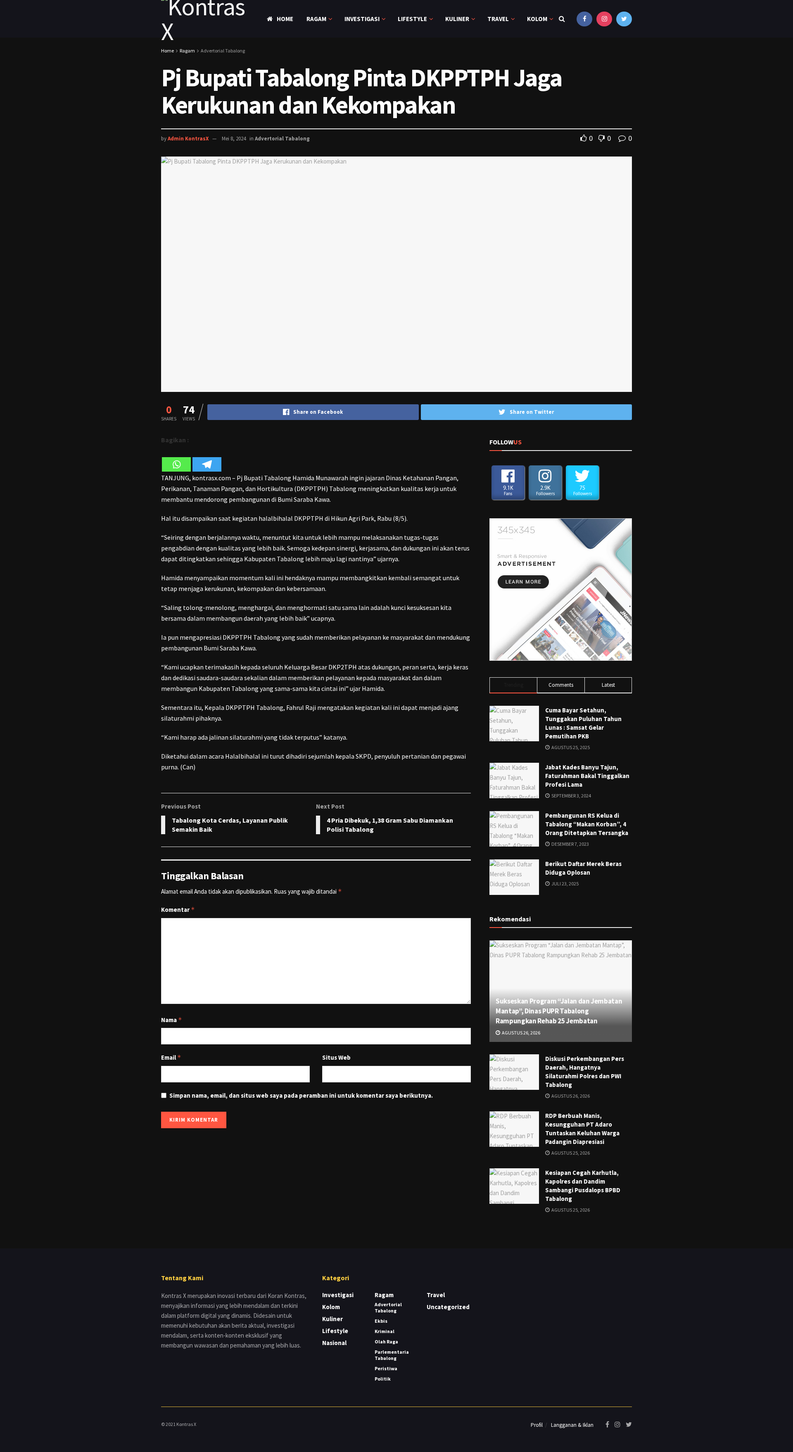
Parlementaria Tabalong (392, 1355)
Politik (383, 1379)
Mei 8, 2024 (234, 138)
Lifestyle (412, 19)
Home (285, 19)
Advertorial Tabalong (223, 50)
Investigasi (362, 19)
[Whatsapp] (176, 459)
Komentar (178, 909)
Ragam (316, 19)
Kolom (537, 19)
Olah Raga (386, 1341)
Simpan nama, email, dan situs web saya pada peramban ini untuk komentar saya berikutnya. (301, 1095)
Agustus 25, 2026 (570, 1153)
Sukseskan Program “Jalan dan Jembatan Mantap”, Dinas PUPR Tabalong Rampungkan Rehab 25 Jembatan (559, 1010)
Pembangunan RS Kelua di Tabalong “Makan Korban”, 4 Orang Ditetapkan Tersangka (586, 824)
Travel (498, 19)
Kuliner (457, 19)
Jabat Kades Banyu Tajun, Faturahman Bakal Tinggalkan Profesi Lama (587, 775)
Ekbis (381, 1321)
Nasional (334, 1343)
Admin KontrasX (188, 138)
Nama (171, 1020)
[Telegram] (206, 459)
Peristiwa (386, 1368)
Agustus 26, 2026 (520, 1033)
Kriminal (384, 1331)
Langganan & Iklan (572, 1424)
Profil (537, 1424)
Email (171, 1057)
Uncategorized (448, 1307)
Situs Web (336, 1057)
